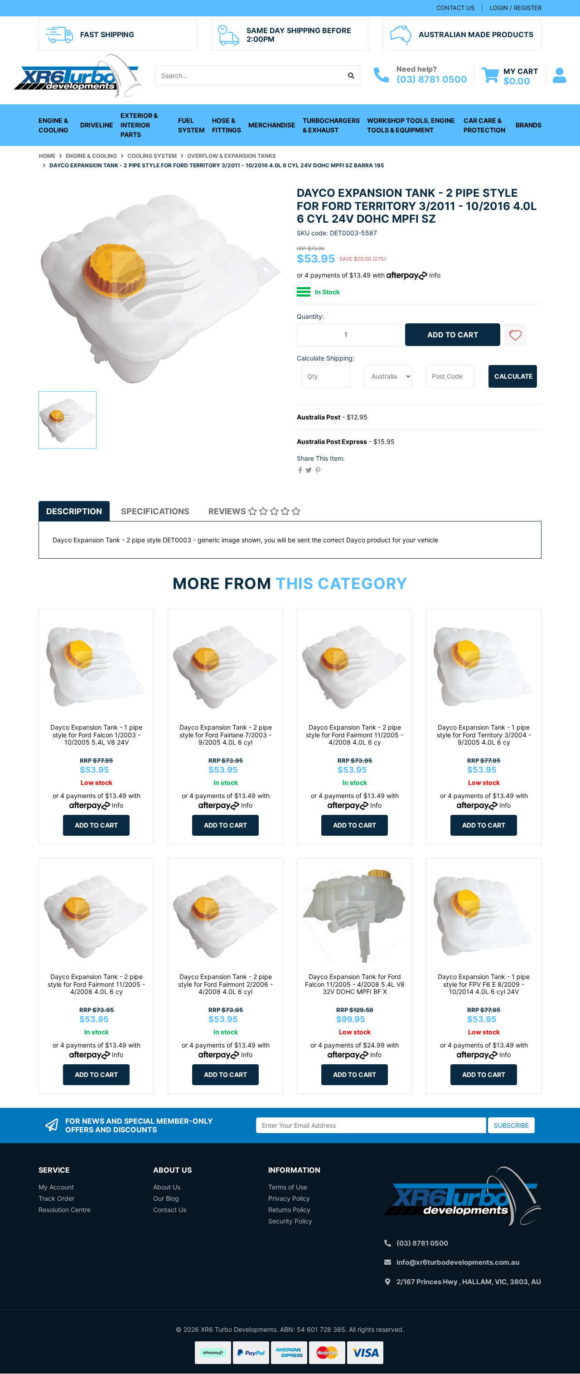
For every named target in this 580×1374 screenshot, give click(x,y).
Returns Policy (289, 1209)
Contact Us (169, 1209)
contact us (455, 7)
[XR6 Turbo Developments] (77, 74)
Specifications (155, 511)
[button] (515, 334)
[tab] (74, 511)
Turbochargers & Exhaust (331, 125)
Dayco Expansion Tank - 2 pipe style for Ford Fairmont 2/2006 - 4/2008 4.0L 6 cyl (225, 984)
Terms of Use (287, 1187)
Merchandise (271, 125)
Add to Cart (452, 334)
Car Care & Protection (484, 125)
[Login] (559, 75)
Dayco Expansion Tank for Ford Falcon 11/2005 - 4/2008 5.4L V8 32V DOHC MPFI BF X (355, 984)
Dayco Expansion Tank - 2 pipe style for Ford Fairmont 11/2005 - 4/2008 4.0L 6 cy (354, 734)
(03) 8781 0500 (431, 79)
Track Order (56, 1198)
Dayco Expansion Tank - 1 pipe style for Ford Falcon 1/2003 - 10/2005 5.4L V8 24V (96, 734)
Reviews (228, 511)
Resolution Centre (65, 1209)
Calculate (513, 376)
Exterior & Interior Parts (139, 125)
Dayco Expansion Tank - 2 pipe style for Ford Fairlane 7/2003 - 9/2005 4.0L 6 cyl (225, 734)
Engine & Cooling (53, 125)
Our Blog (166, 1198)
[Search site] (351, 75)
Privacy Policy (289, 1198)
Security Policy (290, 1221)
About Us (166, 1187)
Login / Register (515, 7)
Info (434, 275)
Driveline (96, 125)
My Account (56, 1187)
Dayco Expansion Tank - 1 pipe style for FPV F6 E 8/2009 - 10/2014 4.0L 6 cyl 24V (484, 984)
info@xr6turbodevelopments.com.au (457, 1262)
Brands (528, 125)
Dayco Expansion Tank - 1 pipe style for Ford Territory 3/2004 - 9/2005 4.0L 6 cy (484, 734)
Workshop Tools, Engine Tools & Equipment (411, 125)
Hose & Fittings (226, 125)
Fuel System (191, 125)
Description (74, 511)
